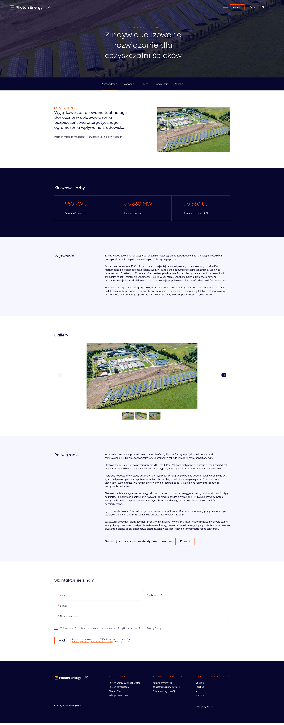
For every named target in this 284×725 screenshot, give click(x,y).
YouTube (200, 695)
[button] (223, 375)
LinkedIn (200, 682)
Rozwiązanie (161, 84)
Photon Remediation (119, 686)
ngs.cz (210, 706)
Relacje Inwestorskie (119, 695)
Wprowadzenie (109, 84)
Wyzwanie (129, 84)
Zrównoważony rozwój (164, 691)
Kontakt (179, 84)
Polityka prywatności (80, 641)
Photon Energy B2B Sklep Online (124, 682)
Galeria (144, 84)
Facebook (200, 686)
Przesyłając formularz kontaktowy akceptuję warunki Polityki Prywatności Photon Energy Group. (111, 628)
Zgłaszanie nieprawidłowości (166, 686)
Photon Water (115, 691)
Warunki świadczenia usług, (102, 641)
